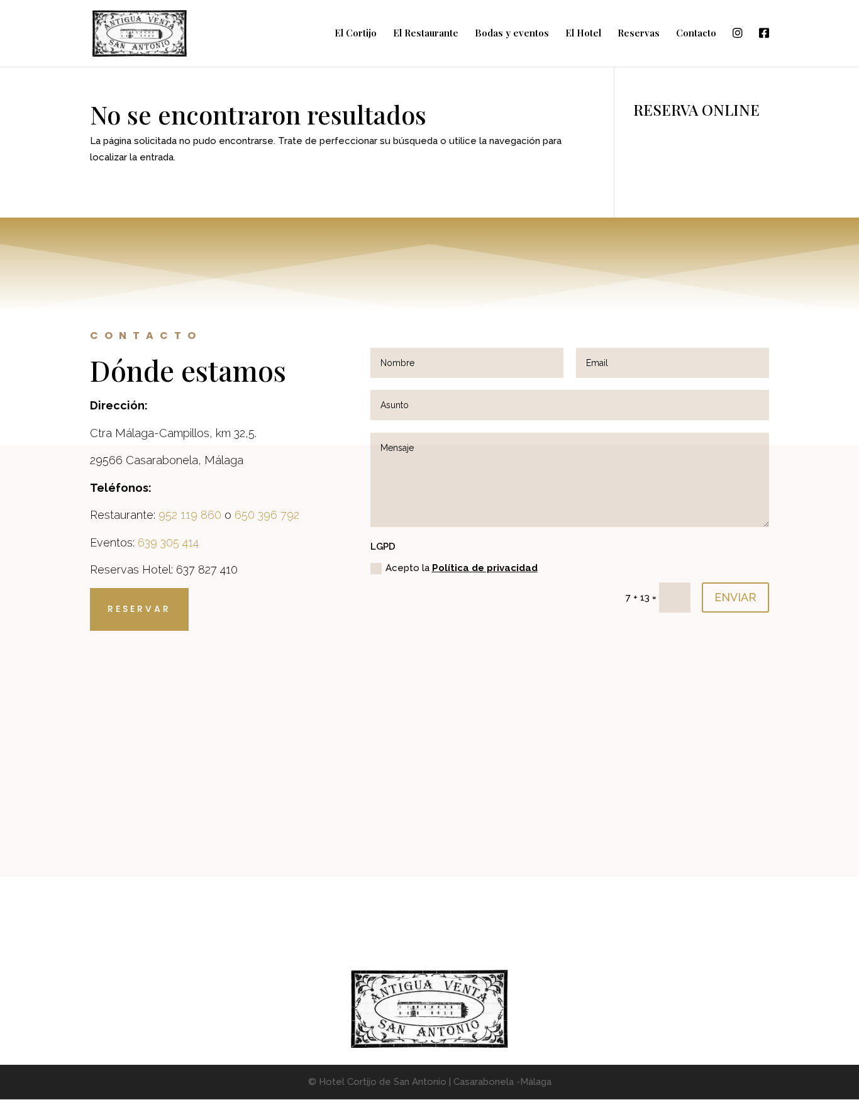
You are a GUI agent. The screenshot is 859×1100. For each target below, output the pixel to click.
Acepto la (461, 568)
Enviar (735, 597)
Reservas (639, 33)
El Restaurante (425, 33)
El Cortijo (356, 33)
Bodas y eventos (512, 33)
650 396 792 (267, 514)
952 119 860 (189, 514)
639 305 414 (168, 542)
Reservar (139, 609)
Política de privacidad (485, 568)
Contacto (696, 33)
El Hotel (583, 33)
